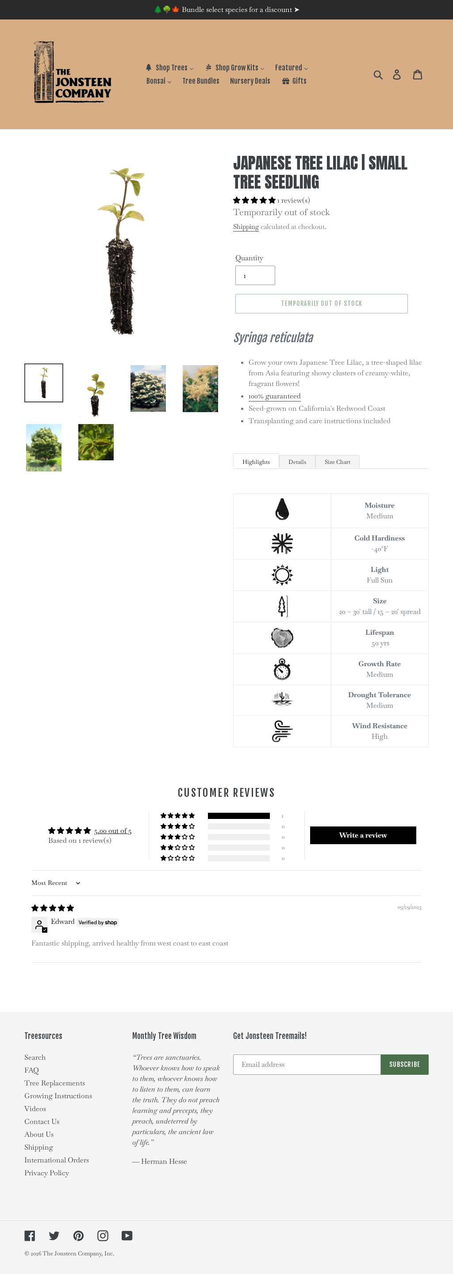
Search (35, 1057)
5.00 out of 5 (113, 830)
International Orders (56, 1160)
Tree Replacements (54, 1083)
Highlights (256, 462)
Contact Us (41, 1121)
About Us (39, 1134)
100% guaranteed (275, 396)
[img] (52, 908)
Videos (35, 1108)
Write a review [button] (363, 835)
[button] (255, 200)
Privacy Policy (46, 1172)
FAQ (31, 1070)
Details (297, 462)
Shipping (246, 226)
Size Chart (337, 462)
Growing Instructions (58, 1095)
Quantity (249, 258)
